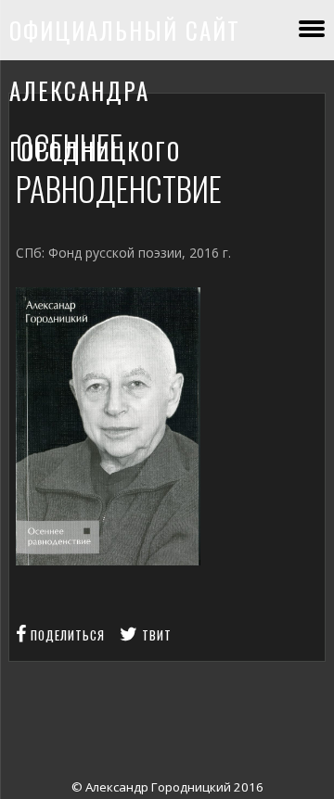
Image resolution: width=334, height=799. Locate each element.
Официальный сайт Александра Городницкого (124, 90)
